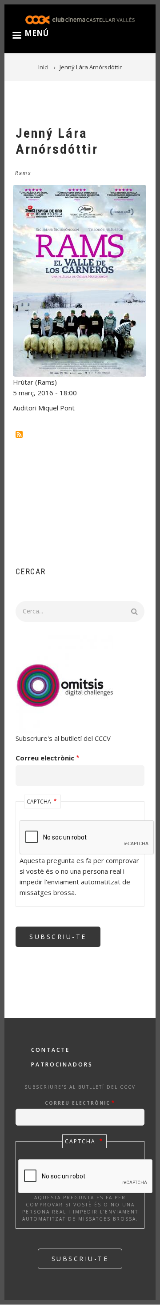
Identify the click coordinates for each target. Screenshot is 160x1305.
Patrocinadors (62, 1064)
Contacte (50, 1050)
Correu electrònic (45, 757)
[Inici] (80, 19)
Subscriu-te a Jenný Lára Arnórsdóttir (19, 434)
